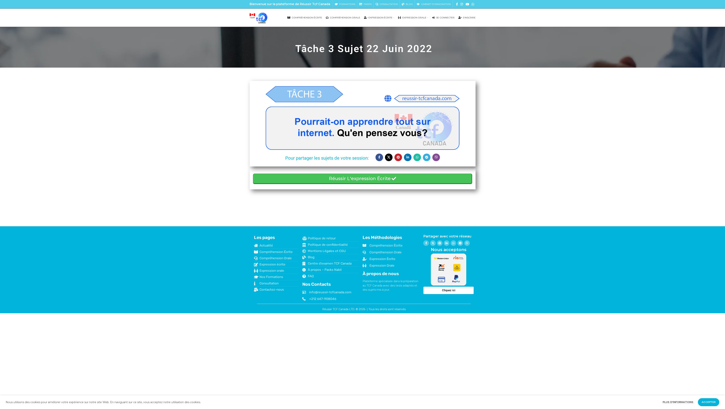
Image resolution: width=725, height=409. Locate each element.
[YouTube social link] (467, 4)
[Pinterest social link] (398, 157)
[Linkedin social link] (407, 157)
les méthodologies (382, 237)
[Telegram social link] (426, 157)
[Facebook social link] (457, 4)
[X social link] (389, 157)
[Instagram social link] (461, 4)
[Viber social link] (436, 157)
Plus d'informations (678, 402)
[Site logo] (259, 17)
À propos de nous (381, 273)
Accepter (709, 402)
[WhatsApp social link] (472, 4)
